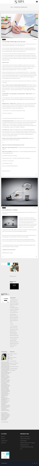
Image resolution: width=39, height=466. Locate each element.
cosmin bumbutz (13, 361)
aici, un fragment (24, 106)
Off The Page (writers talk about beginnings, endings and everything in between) (17, 97)
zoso (11, 372)
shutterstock (7, 171)
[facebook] (32, 463)
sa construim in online (9, 210)
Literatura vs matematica (7, 113)
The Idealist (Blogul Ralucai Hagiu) (26, 446)
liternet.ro (3, 438)
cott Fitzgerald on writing (7, 163)
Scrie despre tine (5, 129)
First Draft (18, 78)
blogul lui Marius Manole (25, 438)
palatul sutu (3, 442)
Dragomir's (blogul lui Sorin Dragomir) (27, 442)
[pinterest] (37, 463)
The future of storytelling (22, 69)
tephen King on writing (7, 158)
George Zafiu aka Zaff (14, 366)
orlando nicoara (4, 440)
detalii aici (17, 139)
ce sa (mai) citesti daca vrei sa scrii (13, 42)
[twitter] (34, 463)
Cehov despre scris (6, 110)
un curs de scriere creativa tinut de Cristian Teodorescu (20, 80)
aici (18, 151)
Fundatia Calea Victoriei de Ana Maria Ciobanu (25, 120)
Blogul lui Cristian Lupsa (25, 436)
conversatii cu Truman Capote (8, 160)
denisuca (3, 436)
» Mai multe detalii (4, 422)
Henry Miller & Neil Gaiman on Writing (9, 155)
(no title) (11, 324)
